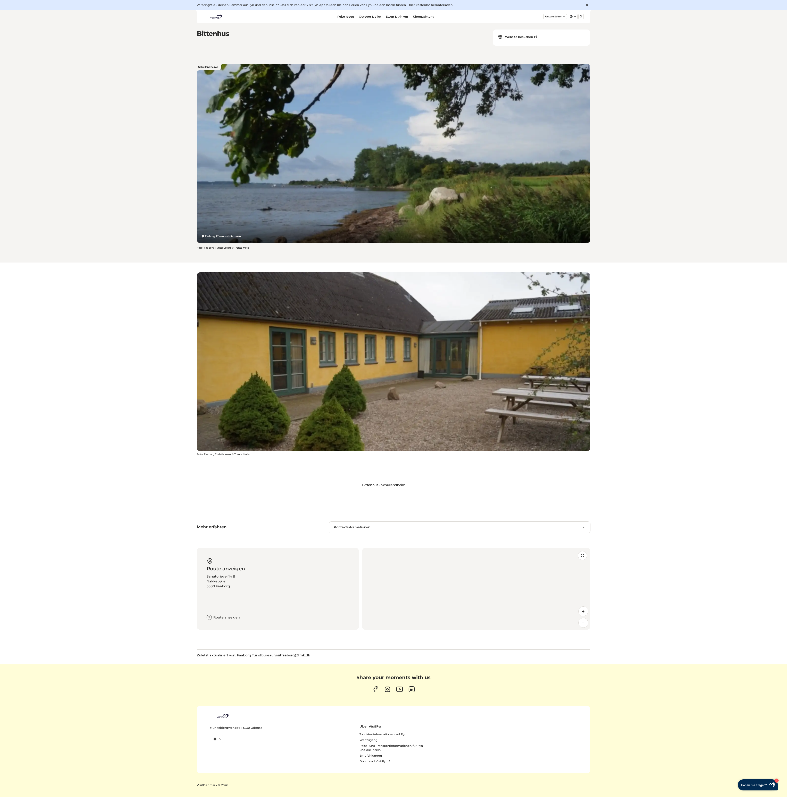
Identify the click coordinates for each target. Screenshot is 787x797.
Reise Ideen (345, 16)
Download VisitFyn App (377, 761)
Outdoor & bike (370, 16)
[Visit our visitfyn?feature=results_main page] (399, 689)
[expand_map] (582, 555)
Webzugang (368, 740)
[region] (476, 589)
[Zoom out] (583, 623)
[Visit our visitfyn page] (387, 689)
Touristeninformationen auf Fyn (382, 734)
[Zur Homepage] (215, 16)
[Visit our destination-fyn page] (411, 689)
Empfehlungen (370, 755)
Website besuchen (519, 37)
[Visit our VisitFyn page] (375, 689)
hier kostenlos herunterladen (431, 5)
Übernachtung (423, 16)
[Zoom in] (583, 611)
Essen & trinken (397, 16)
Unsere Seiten (553, 16)
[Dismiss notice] (587, 5)
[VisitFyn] (222, 715)
